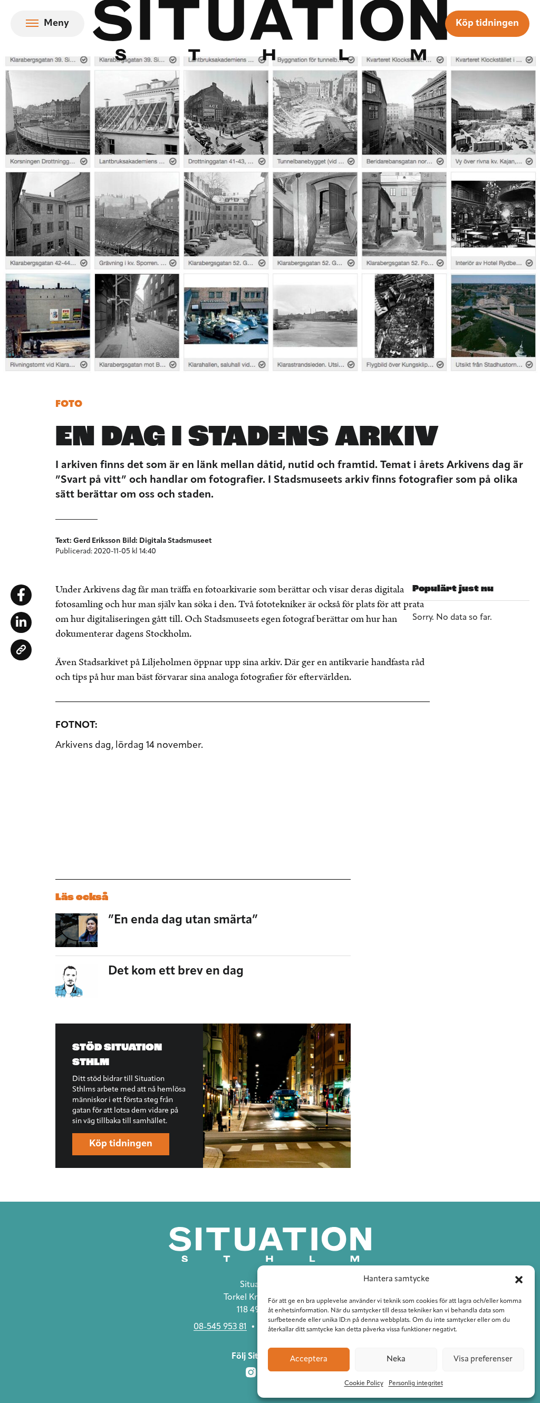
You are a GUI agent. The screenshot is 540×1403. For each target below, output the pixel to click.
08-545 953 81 (220, 1327)
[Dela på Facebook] (21, 595)
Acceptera (308, 1359)
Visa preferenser (483, 1359)
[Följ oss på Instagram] (251, 1372)
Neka (396, 1359)
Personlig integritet (416, 1383)
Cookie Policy (363, 1383)
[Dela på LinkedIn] (21, 622)
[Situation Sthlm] (270, 1244)
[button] (519, 1279)
